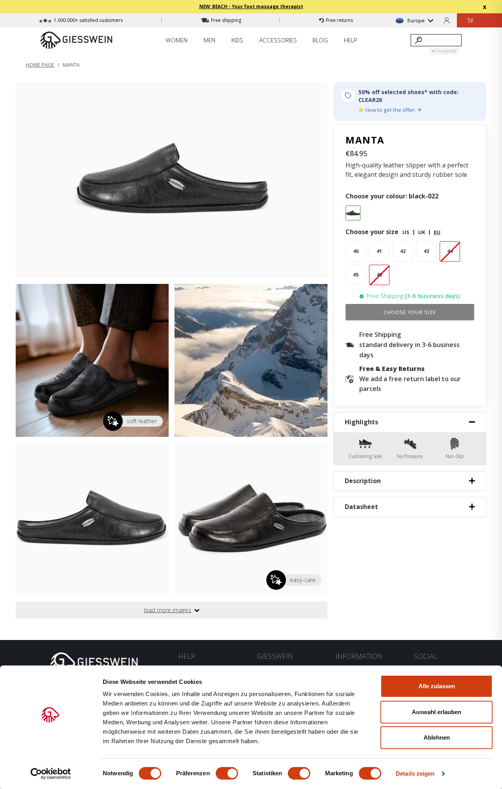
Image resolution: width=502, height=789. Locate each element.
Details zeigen (415, 773)
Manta (71, 64)
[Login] (447, 20)
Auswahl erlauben (436, 712)
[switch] (227, 773)
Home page (40, 64)
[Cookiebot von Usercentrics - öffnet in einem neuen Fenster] (50, 774)
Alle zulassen (436, 686)
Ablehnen (437, 737)
